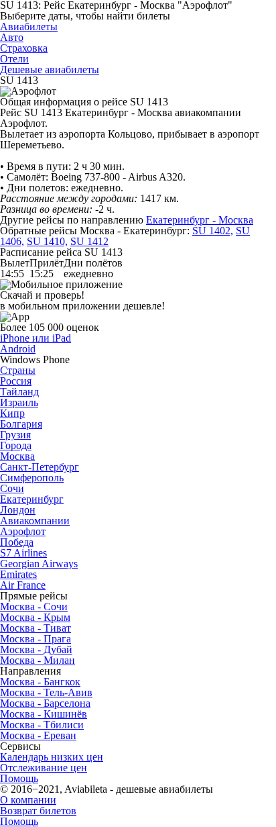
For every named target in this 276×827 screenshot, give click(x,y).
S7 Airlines (23, 552)
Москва (17, 456)
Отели (14, 58)
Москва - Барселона (45, 703)
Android (18, 348)
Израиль (19, 402)
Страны (18, 370)
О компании (28, 800)
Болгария (21, 424)
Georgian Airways (39, 563)
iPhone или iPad (35, 338)
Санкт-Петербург (39, 467)
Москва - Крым (35, 617)
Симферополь (32, 477)
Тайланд (19, 391)
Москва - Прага (35, 638)
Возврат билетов (38, 810)
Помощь (19, 778)
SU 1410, (47, 241)
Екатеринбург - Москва (199, 220)
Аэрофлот (23, 531)
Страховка (24, 48)
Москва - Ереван (38, 735)
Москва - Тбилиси (42, 724)
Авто (11, 37)
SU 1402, (212, 230)
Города (15, 445)
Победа (16, 542)
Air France (23, 585)
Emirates (18, 574)
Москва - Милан (37, 660)
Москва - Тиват (35, 628)
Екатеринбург (32, 499)
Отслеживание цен (43, 767)
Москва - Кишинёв (43, 714)
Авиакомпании (35, 520)
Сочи (12, 488)
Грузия (15, 434)
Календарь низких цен (51, 757)
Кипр (12, 413)
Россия (15, 381)
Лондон (18, 510)
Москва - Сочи (34, 606)
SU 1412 (89, 241)
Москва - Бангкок (40, 681)
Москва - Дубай (36, 649)
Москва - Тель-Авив (46, 692)
